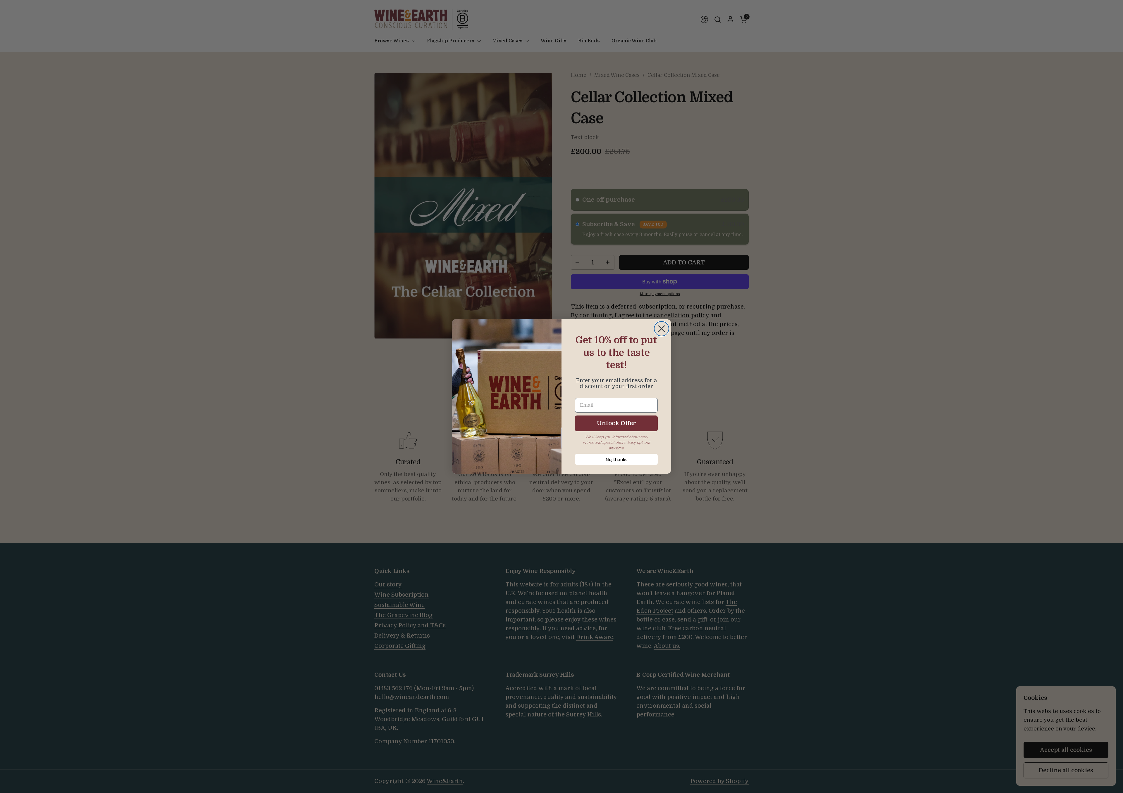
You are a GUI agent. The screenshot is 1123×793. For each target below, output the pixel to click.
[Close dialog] (661, 328)
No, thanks (616, 459)
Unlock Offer (616, 423)
